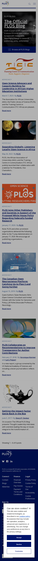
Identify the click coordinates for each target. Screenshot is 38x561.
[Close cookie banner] (30, 508)
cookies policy (24, 516)
